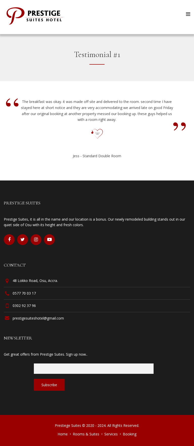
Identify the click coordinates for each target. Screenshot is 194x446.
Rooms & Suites (86, 434)
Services (111, 434)
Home (63, 434)
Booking (129, 434)
